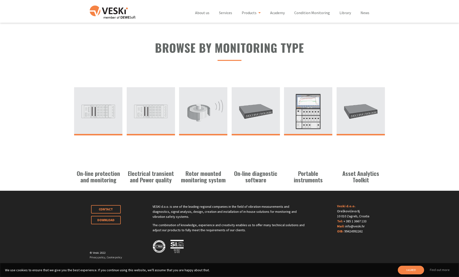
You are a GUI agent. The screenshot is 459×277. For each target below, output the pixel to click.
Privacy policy (97, 257)
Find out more (440, 270)
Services (225, 12)
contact (106, 209)
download (106, 220)
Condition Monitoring (312, 12)
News (365, 12)
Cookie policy (114, 257)
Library (345, 12)
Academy (277, 12)
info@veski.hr (355, 226)
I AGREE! (411, 270)
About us (202, 12)
